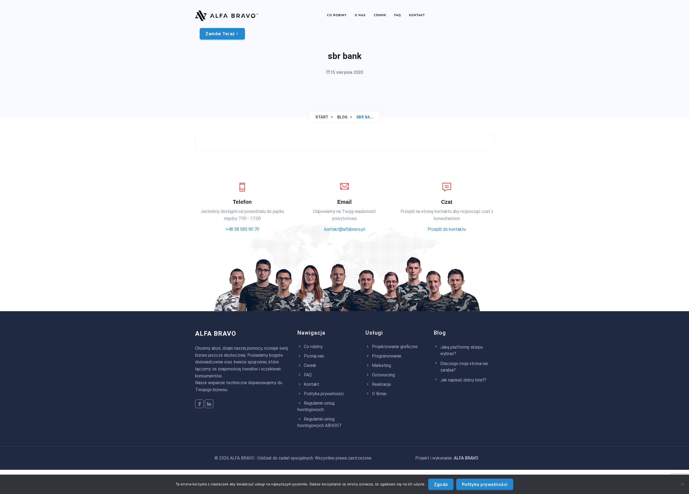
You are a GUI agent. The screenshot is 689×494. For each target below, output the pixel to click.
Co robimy (337, 15)
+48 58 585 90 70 (242, 229)
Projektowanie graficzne (394, 346)
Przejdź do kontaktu (447, 229)
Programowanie (386, 356)
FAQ (397, 15)
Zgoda (441, 484)
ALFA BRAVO (215, 333)
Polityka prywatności (323, 393)
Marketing (381, 365)
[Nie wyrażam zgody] (682, 484)
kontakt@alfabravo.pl (344, 229)
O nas (360, 15)
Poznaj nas (313, 356)
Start (322, 117)
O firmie (378, 393)
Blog (342, 117)
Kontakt (417, 15)
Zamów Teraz (220, 33)
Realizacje (381, 384)
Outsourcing (383, 374)
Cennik (380, 15)
